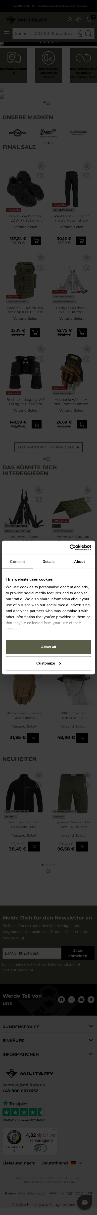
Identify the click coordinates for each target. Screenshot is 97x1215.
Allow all (48, 647)
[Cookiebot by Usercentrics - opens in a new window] (69, 548)
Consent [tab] (17, 561)
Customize (45, 663)
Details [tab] (49, 561)
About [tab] (79, 561)
